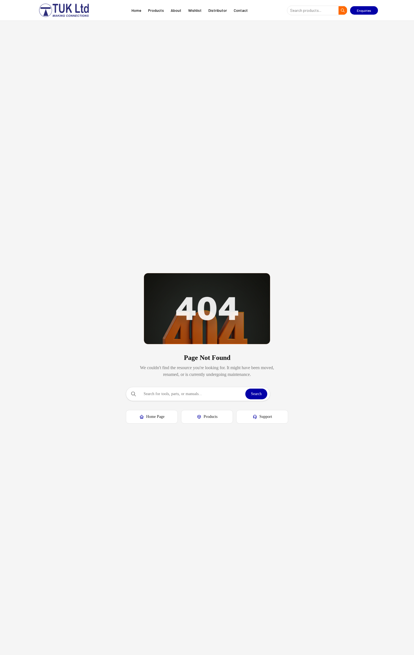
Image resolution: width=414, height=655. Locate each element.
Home (136, 10)
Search (256, 394)
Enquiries (364, 10)
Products (156, 10)
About (176, 10)
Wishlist (195, 10)
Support (265, 417)
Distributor (217, 10)
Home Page (155, 417)
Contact (241, 10)
